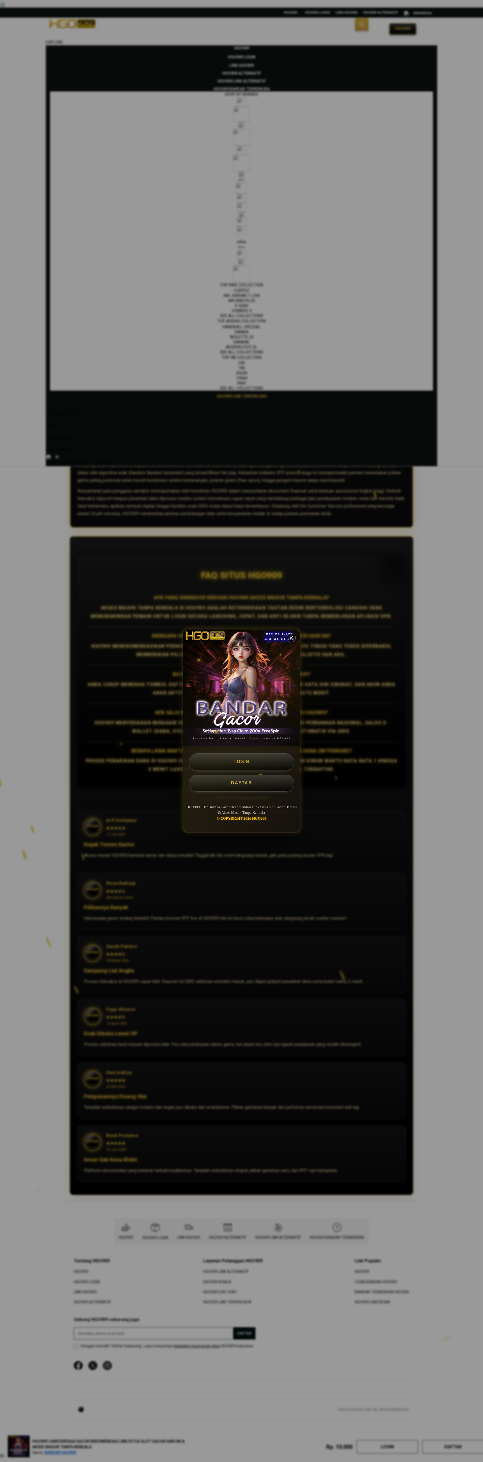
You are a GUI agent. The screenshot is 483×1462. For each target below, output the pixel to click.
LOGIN (241, 761)
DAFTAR (241, 782)
